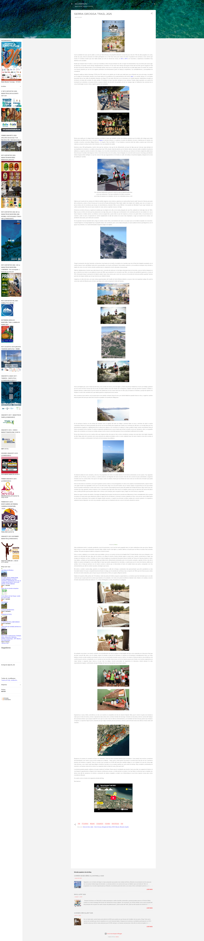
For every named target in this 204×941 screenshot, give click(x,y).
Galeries (117, 936)
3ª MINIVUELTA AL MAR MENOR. (10, 622)
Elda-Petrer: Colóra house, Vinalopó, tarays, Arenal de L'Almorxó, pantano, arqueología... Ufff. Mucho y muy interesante (11, 638)
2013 (122, 58)
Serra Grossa (115, 823)
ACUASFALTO (81, 4)
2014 (126, 58)
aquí (132, 76)
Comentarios (7, 699)
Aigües (101, 140)
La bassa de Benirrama (7, 610)
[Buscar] (155, 4)
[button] (152, 13)
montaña (107, 823)
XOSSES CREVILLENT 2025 (83, 913)
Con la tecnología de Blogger (114, 933)
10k (79, 823)
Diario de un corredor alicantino (9, 588)
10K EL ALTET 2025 (80, 894)
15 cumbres (85, 823)
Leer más (150, 889)
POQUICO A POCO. (6, 614)
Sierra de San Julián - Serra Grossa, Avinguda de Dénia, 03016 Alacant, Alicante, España (106, 827)
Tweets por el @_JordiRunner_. (9, 680)
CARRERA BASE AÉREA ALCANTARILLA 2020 (89, 875)
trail (122, 823)
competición (100, 823)
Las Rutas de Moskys (7, 570)
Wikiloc (116, 544)
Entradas (6, 698)
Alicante (92, 823)
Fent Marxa (4, 602)
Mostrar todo (5, 643)
